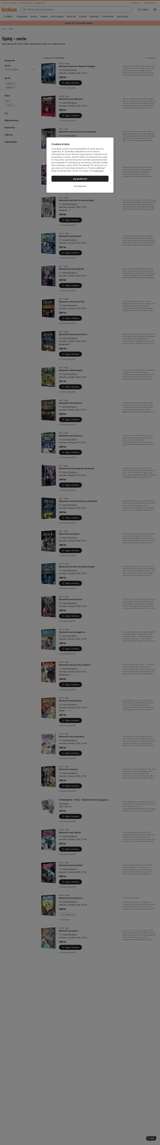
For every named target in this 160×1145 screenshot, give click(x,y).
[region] (80, 165)
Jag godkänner (80, 179)
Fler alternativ (80, 186)
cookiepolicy (98, 171)
